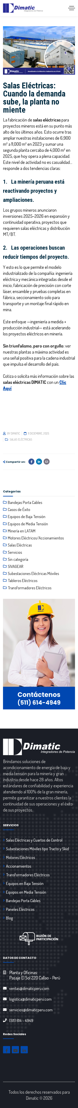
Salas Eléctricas (21, 439)
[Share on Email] (47, 462)
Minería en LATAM (21, 530)
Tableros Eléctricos (22, 580)
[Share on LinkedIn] (39, 462)
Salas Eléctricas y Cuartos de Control (34, 840)
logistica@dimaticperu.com (30, 999)
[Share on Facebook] (31, 462)
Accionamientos (18, 866)
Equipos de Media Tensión (28, 523)
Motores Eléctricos (20, 857)
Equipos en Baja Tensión (25, 883)
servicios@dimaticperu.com (31, 1009)
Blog (9, 918)
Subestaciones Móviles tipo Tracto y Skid (37, 848)
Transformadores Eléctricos (29, 587)
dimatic (15, 433)
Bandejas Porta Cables (25, 502)
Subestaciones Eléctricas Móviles (33, 573)
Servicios (15, 552)
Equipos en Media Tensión (26, 892)
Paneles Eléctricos (20, 909)
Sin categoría (18, 559)
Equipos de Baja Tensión (26, 516)
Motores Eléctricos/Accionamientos (36, 537)
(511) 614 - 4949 (21, 1020)
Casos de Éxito (19, 509)
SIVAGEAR (15, 566)
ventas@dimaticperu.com (29, 988)
